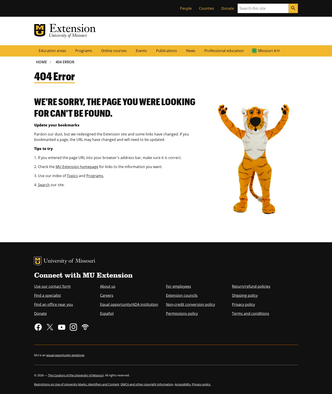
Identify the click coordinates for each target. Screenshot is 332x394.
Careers (106, 295)
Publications (166, 50)
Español (107, 313)
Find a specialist (47, 295)
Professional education (224, 50)
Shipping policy (245, 295)
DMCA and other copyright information (147, 384)
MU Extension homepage (77, 166)
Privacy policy (243, 304)
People (186, 8)
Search (44, 184)
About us (107, 286)
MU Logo (38, 261)
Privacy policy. (201, 384)
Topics (72, 175)
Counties (206, 8)
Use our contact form (52, 286)
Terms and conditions (250, 313)
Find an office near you (53, 304)
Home (41, 61)
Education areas (52, 50)
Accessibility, (183, 384)
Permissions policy (182, 313)
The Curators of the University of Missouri (76, 375)
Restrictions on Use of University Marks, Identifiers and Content (76, 384)
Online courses (114, 50)
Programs (83, 50)
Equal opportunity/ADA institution (129, 304)
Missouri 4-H (269, 50)
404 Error (65, 61)
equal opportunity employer (65, 355)
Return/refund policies (251, 286)
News (190, 50)
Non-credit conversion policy (190, 304)
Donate (227, 8)
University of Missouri (69, 261)
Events (141, 50)
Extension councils (182, 295)
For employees (178, 286)
